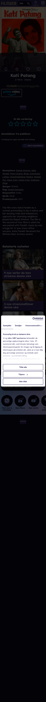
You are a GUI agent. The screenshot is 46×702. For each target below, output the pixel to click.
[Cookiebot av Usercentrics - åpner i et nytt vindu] (32, 318)
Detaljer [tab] (18, 325)
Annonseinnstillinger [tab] (34, 325)
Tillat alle (23, 367)
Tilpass (22, 374)
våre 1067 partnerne (17, 338)
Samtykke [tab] (7, 325)
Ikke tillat (23, 381)
